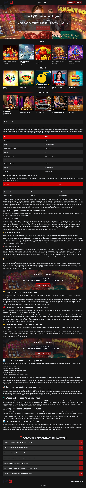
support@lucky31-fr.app (77, 481)
